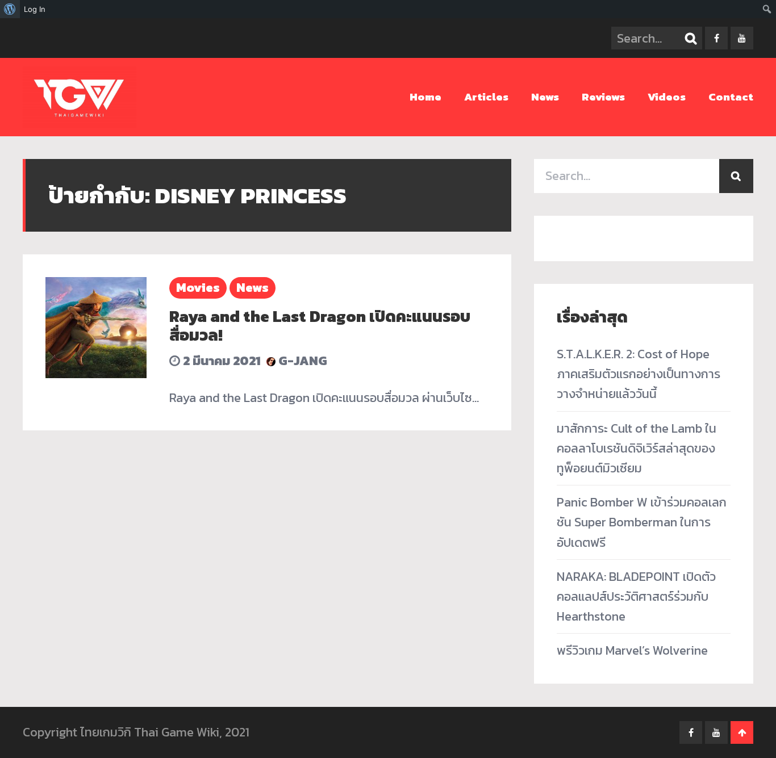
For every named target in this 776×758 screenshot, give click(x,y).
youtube (742, 38)
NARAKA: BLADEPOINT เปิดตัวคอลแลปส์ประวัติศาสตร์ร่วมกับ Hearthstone (636, 596)
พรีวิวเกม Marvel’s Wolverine (632, 650)
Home (425, 97)
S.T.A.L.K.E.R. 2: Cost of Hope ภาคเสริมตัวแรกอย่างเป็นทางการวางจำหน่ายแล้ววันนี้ (638, 374)
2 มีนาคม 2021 (220, 360)
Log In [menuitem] (34, 9)
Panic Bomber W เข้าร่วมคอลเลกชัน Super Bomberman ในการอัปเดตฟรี (642, 522)
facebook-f (716, 38)
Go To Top (742, 732)
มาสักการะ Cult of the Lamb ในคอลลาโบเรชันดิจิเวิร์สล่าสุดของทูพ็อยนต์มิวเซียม (636, 448)
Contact (730, 97)
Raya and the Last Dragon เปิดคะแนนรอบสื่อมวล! (319, 325)
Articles (486, 97)
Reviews (603, 97)
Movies (198, 287)
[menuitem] (10, 9)
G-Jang (301, 360)
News (545, 97)
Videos (667, 97)
